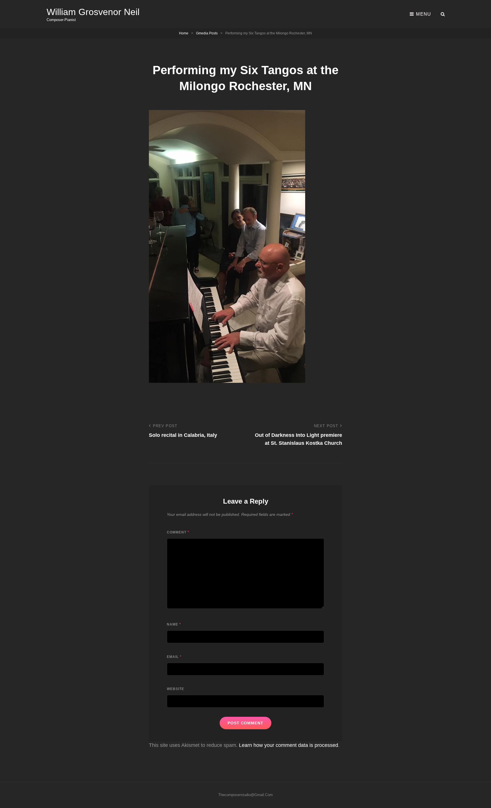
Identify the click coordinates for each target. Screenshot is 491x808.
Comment (178, 532)
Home (183, 33)
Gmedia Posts (207, 33)
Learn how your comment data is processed (288, 745)
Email (174, 657)
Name (174, 624)
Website (175, 689)
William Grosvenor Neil (93, 12)
